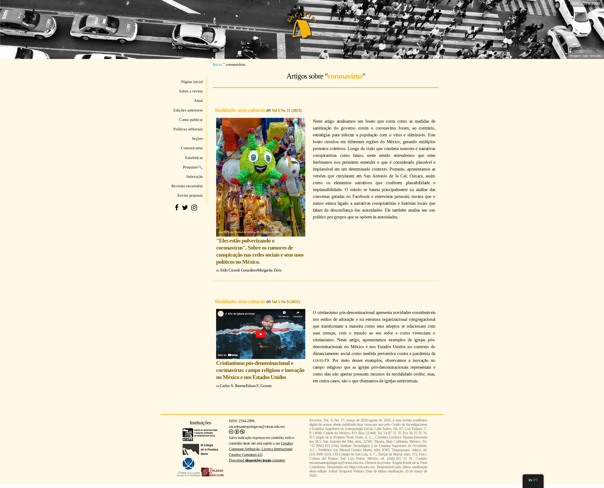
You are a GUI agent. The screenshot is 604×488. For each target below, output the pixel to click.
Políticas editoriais (188, 129)
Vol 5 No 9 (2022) (286, 301)
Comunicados (192, 148)
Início (217, 64)
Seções (197, 139)
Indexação (194, 177)
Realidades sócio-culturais (240, 110)
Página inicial (192, 82)
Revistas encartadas (187, 186)
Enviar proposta (190, 195)
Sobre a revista (191, 91)
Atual (198, 101)
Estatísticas (194, 158)
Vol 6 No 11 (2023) (287, 110)
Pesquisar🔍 (193, 167)
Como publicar (191, 120)
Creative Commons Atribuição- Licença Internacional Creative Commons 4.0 (261, 449)
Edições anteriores (188, 110)
